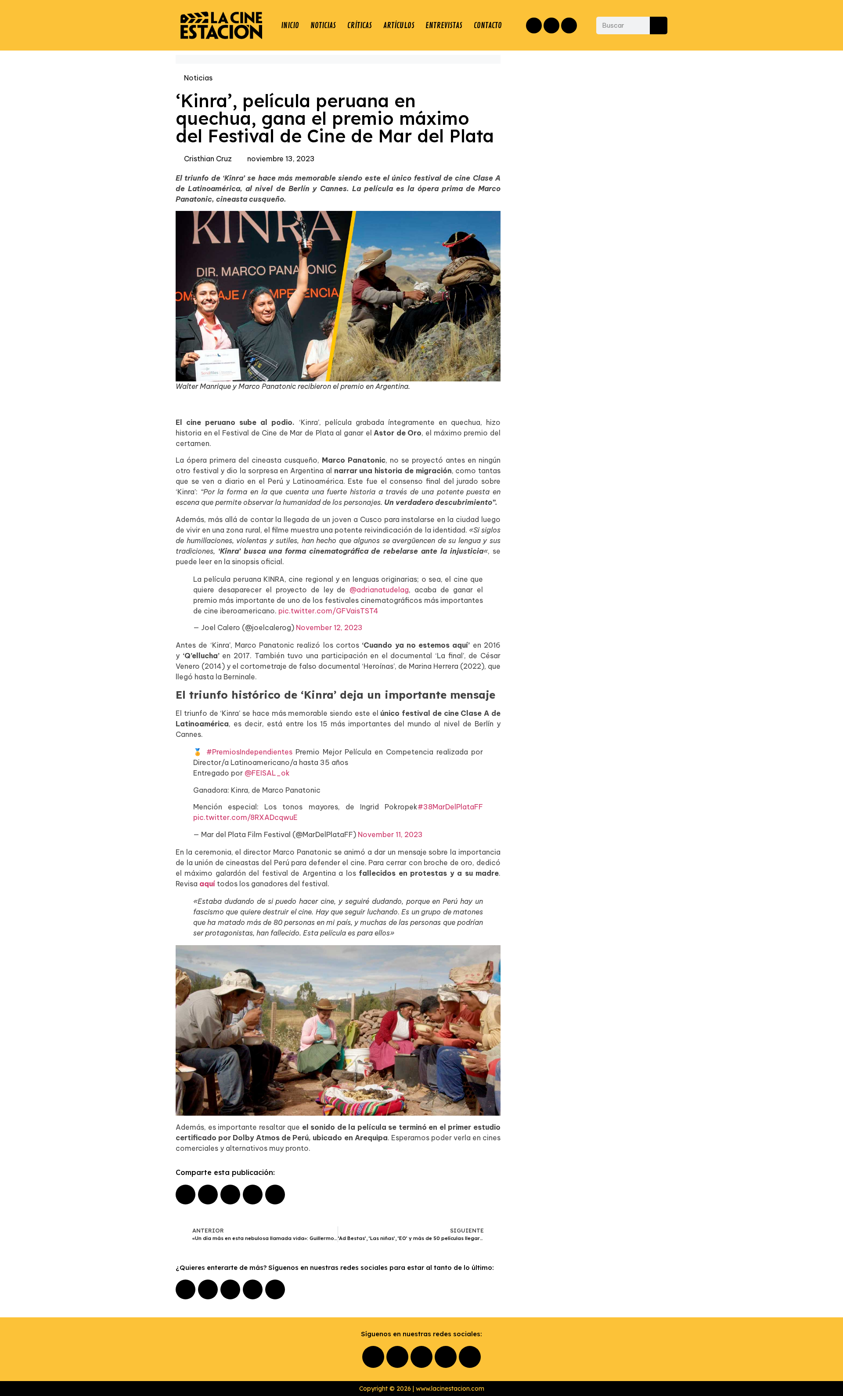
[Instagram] (551, 25)
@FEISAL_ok (267, 773)
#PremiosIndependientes (249, 751)
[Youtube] (253, 1289)
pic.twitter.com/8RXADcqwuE (245, 817)
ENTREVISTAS (443, 25)
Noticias (198, 77)
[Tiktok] (275, 1289)
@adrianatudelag (379, 589)
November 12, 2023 (329, 627)
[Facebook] (534, 25)
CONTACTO (488, 25)
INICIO (290, 25)
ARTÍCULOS (398, 25)
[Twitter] (569, 25)
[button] (185, 1194)
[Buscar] (658, 25)
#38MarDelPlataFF (450, 806)
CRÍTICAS (359, 25)
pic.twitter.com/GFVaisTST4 (328, 610)
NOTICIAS (323, 25)
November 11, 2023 (390, 834)
